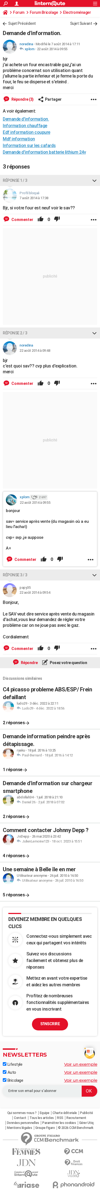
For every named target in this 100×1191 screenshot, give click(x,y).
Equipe (44, 1113)
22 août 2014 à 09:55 (52, 49)
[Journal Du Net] (26, 1162)
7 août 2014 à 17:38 (33, 198)
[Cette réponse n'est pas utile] (57, 219)
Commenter (22, 219)
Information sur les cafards (29, 145)
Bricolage (14, 1080)
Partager (53, 99)
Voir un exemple (81, 1064)
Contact (20, 1118)
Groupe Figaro (45, 1128)
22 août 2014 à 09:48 (34, 350)
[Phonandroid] (73, 1184)
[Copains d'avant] (26, 1173)
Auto (11, 1072)
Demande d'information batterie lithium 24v (44, 152)
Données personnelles (23, 1123)
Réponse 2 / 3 (15, 333)
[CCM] (73, 1151)
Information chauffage (25, 125)
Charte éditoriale (64, 1113)
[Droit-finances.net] (73, 1162)
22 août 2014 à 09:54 (34, 592)
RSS (60, 1118)
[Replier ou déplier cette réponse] (94, 180)
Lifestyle (14, 1064)
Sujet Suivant (81, 23)
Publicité (86, 1113)
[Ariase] (26, 1185)
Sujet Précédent (22, 23)
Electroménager (77, 12)
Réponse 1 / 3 (15, 180)
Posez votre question (68, 662)
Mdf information (19, 139)
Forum (18, 12)
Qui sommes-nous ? (22, 1113)
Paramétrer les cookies (59, 1123)
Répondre (29, 662)
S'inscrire (50, 1024)
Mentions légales (19, 1128)
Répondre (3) (22, 99)
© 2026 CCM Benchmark (75, 1128)
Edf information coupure (26, 132)
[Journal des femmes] (26, 1151)
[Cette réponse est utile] (40, 219)
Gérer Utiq (86, 1123)
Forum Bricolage (44, 12)
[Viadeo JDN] (73, 1173)
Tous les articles (41, 1118)
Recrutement (76, 1118)
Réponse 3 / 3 (15, 575)
